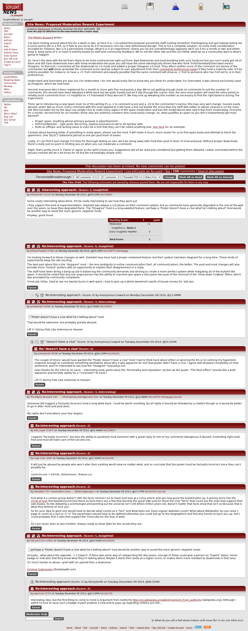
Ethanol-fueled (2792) (42, 251)
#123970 (154, 397)
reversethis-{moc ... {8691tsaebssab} (73, 491)
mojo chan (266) (43, 458)
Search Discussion (211, 171)
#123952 (106, 306)
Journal (177, 397)
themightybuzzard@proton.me (80, 397)
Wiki (6, 110)
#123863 (106, 194)
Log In (7, 65)
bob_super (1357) (44, 430)
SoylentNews (12, 10)
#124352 (151, 491)
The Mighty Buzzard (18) (43, 397)
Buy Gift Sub (11, 59)
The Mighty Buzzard (40, 37)
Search (7, 43)
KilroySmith (95, 581)
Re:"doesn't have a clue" (59, 349)
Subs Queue (10, 55)
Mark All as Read (190, 177)
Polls (6, 46)
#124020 (108, 540)
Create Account (12, 62)
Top (167, 171)
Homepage (122, 251)
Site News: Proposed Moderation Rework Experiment (70, 24)
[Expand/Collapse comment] (28, 190)
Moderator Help (36, 614)
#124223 (113, 353)
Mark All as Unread (219, 177)
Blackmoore (44, 29)
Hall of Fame (10, 49)
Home (69, 627)
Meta (6, 89)
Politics (7, 92)
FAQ (6, 31)
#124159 (107, 458)
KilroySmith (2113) (40, 194)
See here (158, 127)
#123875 (109, 251)
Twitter (7, 104)
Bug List (8, 117)
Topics (7, 37)
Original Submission (40, 569)
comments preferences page (178, 69)
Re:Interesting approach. (62, 246)
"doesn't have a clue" (61, 341)
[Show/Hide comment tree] (33, 190)
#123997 (109, 430)
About (7, 28)
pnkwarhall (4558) (40, 306)
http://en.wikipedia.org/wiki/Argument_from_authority (167, 599)
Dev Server (10, 120)
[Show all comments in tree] (38, 190)
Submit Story (11, 52)
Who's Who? (10, 113)
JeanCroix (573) (42, 593)
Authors (8, 40)
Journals (8, 34)
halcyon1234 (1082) (41, 540)
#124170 (106, 593)
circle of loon (39, 500)
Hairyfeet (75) (41, 491)
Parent (32, 287)
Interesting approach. (59, 190)
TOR (6, 123)
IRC (5, 107)
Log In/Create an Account (144, 171)
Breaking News (12, 80)
